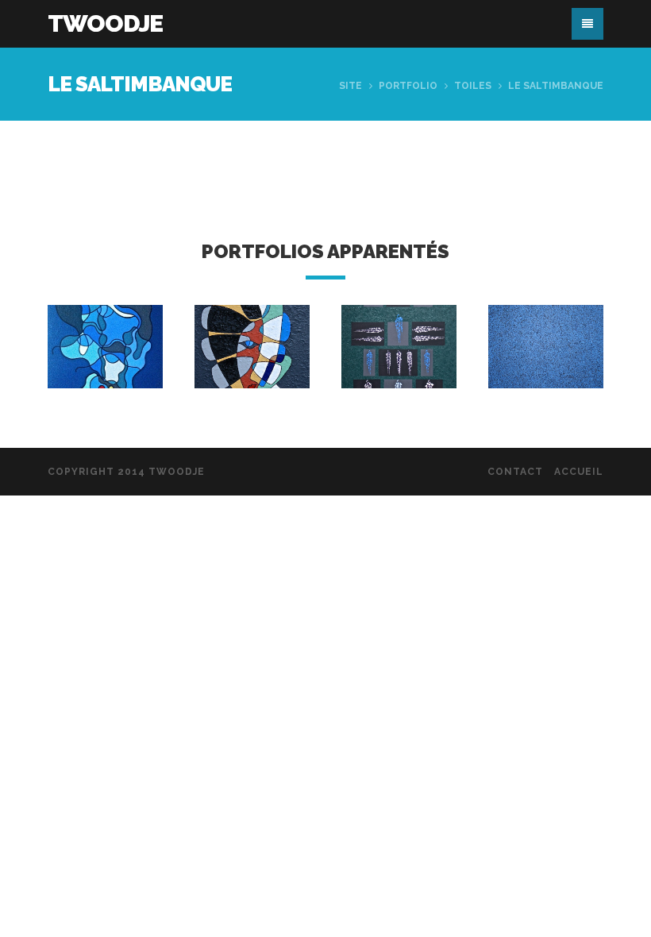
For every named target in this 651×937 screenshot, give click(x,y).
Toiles (472, 85)
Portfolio (408, 85)
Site (350, 85)
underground (113, 355)
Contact (515, 471)
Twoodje (105, 23)
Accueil (578, 471)
